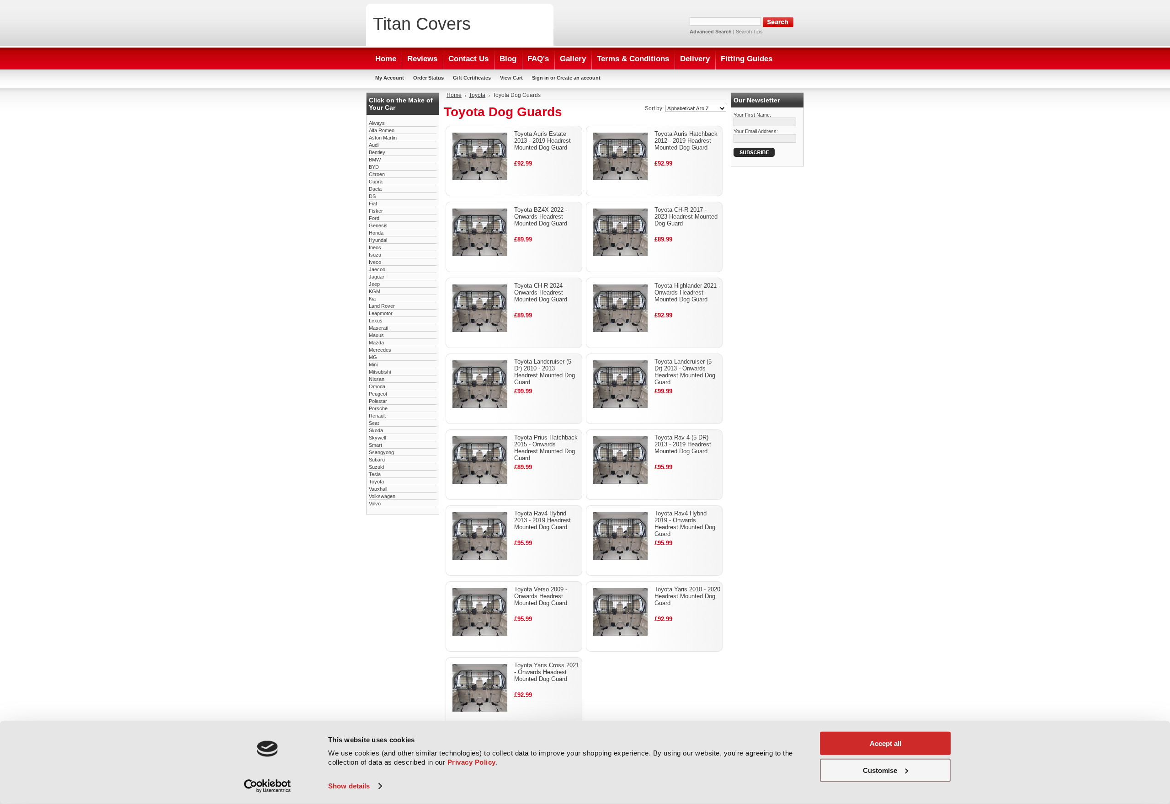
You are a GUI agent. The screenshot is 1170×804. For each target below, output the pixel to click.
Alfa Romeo (381, 130)
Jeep (374, 284)
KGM (374, 291)
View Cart (511, 77)
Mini (373, 364)
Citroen (377, 174)
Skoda (376, 430)
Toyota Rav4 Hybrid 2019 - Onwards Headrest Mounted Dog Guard (684, 523)
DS (372, 196)
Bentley (377, 152)
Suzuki (376, 467)
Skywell (377, 437)
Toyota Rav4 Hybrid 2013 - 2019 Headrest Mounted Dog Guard (542, 520)
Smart (375, 445)
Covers (422, 23)
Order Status (428, 77)
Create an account (579, 77)
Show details (349, 786)
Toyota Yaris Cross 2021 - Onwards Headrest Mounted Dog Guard (546, 672)
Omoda (377, 386)
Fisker (376, 211)
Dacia (375, 189)
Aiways (377, 123)
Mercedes (380, 350)
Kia (372, 298)
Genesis (378, 225)
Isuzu (375, 254)
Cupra (376, 181)
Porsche (378, 408)
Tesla (375, 474)
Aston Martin (383, 137)
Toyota (376, 481)
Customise (880, 770)
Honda (376, 233)
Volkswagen (382, 496)
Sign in (540, 77)
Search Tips (749, 31)
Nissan (376, 379)
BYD (374, 167)
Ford (374, 218)
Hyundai (378, 240)
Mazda (376, 342)
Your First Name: (752, 115)
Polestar (378, 401)
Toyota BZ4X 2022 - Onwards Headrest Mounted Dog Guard (540, 216)
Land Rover (382, 306)
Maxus (376, 335)
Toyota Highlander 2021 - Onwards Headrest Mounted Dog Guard (687, 292)
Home (454, 95)
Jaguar (376, 276)
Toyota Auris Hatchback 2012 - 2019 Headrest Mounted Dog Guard (686, 140)
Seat (374, 423)
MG (373, 357)
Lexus (376, 320)
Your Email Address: (756, 131)
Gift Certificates (472, 77)
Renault (377, 415)
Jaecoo (377, 269)
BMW (375, 159)
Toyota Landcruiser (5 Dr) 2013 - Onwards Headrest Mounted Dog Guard (684, 372)
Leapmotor (381, 313)
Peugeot (378, 394)
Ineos (375, 247)
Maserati (378, 328)
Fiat (373, 203)
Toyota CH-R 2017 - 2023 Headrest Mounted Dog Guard (686, 216)
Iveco (375, 262)
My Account (389, 77)
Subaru (377, 459)
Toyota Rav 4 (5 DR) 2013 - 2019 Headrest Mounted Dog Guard (682, 444)
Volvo (375, 503)
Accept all (885, 743)
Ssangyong (381, 452)
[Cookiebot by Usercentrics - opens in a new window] (268, 786)
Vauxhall (378, 489)
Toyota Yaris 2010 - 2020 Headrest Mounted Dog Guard (687, 596)
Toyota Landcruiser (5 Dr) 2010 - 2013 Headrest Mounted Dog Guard (544, 372)
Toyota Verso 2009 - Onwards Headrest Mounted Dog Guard (540, 596)
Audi (373, 145)
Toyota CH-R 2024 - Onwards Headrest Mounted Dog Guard (540, 292)
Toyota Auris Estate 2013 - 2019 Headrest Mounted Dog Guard (542, 140)
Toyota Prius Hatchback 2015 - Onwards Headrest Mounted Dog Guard (546, 447)
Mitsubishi (380, 372)
